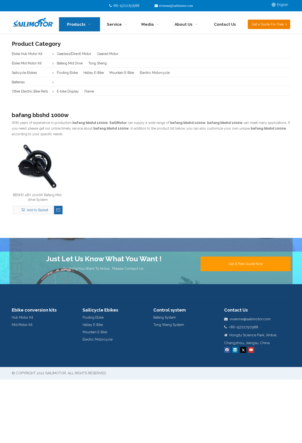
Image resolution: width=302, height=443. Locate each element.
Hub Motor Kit (22, 317)
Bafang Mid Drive (70, 63)
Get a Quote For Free (268, 24)
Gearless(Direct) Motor (74, 54)
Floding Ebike (67, 73)
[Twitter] (243, 350)
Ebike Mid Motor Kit (27, 63)
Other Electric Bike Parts (30, 91)
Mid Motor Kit (22, 325)
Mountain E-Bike (121, 73)
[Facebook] (227, 350)
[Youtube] (251, 350)
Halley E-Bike (94, 73)
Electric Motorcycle (155, 73)
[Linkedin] (235, 350)
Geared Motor (107, 54)
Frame (89, 91)
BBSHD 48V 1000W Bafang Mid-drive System (38, 197)
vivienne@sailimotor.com (250, 319)
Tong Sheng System (168, 325)
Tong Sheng (97, 63)
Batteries (18, 82)
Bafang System (164, 317)
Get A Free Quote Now (245, 264)
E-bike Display (68, 91)
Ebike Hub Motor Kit (27, 54)
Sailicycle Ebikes (24, 73)
